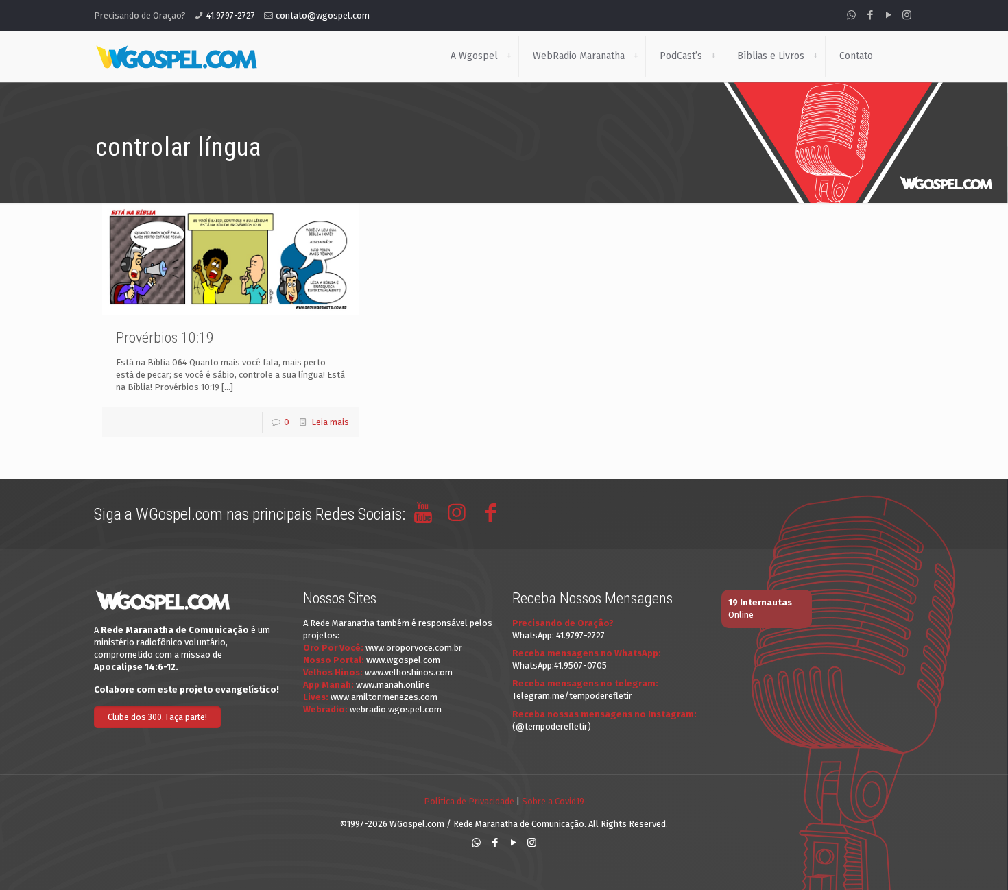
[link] (509, 56)
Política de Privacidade (469, 801)
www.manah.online (393, 684)
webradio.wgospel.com (396, 709)
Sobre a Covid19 (553, 801)
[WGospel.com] (176, 56)
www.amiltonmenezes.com (384, 697)
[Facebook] (870, 15)
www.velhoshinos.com (409, 672)
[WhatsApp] (851, 15)
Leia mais (330, 422)
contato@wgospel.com (323, 15)
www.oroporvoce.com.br (413, 647)
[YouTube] (888, 15)
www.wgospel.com (403, 660)
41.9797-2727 (230, 15)
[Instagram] (907, 15)
